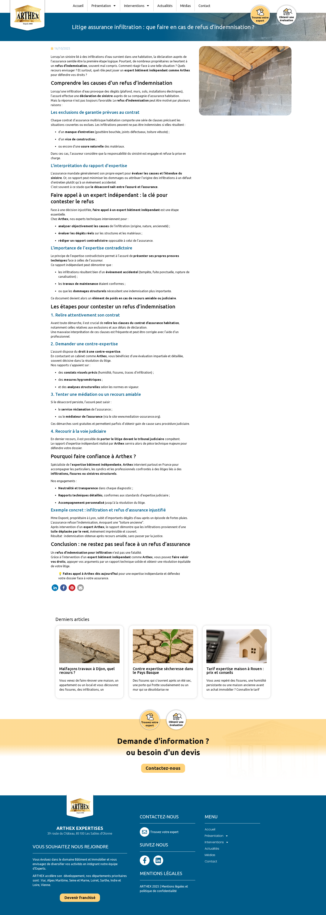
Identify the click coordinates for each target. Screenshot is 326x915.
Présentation (101, 6)
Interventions (134, 6)
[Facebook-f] (145, 860)
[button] (55, 587)
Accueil (78, 6)
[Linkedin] (158, 860)
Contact (204, 6)
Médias (185, 6)
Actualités (164, 6)
